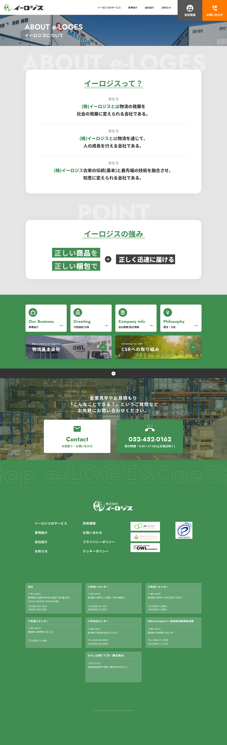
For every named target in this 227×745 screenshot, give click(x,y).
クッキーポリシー (96, 551)
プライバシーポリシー (99, 541)
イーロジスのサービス (109, 7)
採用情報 (89, 523)
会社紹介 (149, 7)
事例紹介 (132, 7)
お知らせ (166, 7)
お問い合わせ (92, 532)
